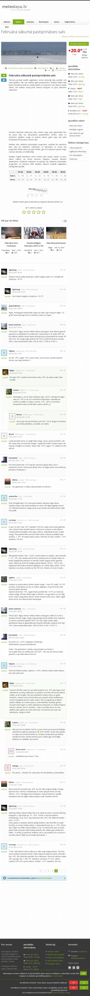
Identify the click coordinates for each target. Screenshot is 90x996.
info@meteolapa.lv (78, 958)
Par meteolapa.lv (75, 155)
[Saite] (11, 233)
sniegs (20, 68)
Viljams (12, 351)
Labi (83, 973)
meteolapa (62, 68)
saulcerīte (13, 496)
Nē (73, 982)
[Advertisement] (60, 10)
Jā (84, 982)
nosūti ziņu (83, 951)
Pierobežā (28, 250)
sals (24, 68)
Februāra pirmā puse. (56, 243)
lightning (13, 270)
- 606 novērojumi (33, 520)
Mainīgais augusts (76, 129)
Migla (50, 247)
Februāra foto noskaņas (11, 244)
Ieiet (7, 27)
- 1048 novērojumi (29, 458)
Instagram (77, 967)
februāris (15, 68)
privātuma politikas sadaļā (60, 993)
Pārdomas (73, 159)
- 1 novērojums (31, 325)
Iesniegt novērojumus (79, 44)
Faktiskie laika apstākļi (55, 954)
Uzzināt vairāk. (57, 976)
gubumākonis (14, 306)
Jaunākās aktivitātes (74, 68)
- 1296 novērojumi (30, 480)
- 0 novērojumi (30, 306)
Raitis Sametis (15, 325)
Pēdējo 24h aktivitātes (55, 957)
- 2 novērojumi (27, 496)
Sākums (7, 22)
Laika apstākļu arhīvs (55, 961)
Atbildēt (4, 277)
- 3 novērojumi (41, 750)
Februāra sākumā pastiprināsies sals (32, 75)
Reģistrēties (70, 22)
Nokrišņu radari (53, 951)
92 (53, 68)
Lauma (16, 390)
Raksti (18, 22)
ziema (10, 68)
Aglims (12, 577)
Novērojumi (44, 22)
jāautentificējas (44, 878)
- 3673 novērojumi (28, 270)
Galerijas (30, 22)
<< (40, 871)
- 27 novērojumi (28, 766)
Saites (56, 22)
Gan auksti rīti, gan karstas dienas (76, 134)
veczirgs (12, 520)
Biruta (19, 414)
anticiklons (29, 68)
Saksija (15, 766)
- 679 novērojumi (31, 351)
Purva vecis (20, 749)
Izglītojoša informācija (77, 151)
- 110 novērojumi (38, 415)
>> (64, 871)
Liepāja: (75, 88)
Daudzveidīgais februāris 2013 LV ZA (33, 244)
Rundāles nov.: (78, 111)
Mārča (14, 480)
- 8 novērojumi (30, 371)
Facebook (73, 967)
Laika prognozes (82, 36)
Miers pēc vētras (76, 74)
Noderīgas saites (53, 964)
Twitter (69, 967)
